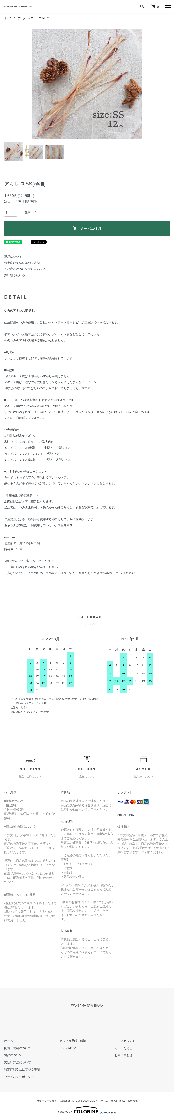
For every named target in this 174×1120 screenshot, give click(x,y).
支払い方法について (17, 1062)
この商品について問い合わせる (25, 269)
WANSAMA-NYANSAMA (19, 6)
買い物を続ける (14, 275)
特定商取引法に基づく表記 (22, 262)
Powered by (65, 1111)
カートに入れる (91, 228)
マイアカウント (125, 1040)
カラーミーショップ (47, 1100)
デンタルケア (25, 18)
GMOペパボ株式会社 (101, 1100)
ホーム (8, 18)
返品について (13, 256)
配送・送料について (17, 1048)
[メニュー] (167, 6)
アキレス (44, 18)
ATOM (72, 1048)
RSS (62, 1048)
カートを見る (123, 1048)
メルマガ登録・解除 (72, 1040)
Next (137, 84)
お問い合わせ (123, 1055)
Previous (37, 84)
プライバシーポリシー (19, 1076)
